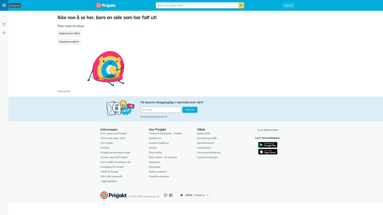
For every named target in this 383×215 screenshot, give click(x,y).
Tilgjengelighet (108, 181)
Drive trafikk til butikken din (115, 162)
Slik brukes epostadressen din (153, 116)
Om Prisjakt (106, 142)
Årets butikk (155, 152)
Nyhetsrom (155, 138)
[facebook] (171, 195)
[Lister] (4, 24)
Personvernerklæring (208, 152)
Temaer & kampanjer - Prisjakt (165, 133)
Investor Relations (159, 142)
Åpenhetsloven (205, 142)
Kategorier (154, 162)
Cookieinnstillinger (207, 157)
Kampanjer (155, 166)
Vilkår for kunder (109, 171)
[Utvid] (4, 16)
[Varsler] (4, 33)
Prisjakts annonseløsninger (115, 152)
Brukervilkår (203, 133)
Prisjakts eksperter (159, 176)
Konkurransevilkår (207, 138)
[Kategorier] (4, 5)
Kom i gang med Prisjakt (113, 133)
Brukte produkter (158, 171)
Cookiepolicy (204, 147)
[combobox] (197, 5)
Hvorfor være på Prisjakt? (114, 157)
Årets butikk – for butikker (163, 157)
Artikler (153, 147)
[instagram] (166, 195)
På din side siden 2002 (113, 138)
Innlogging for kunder (112, 166)
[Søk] (241, 5)
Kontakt (104, 147)
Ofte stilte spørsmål (111, 176)
